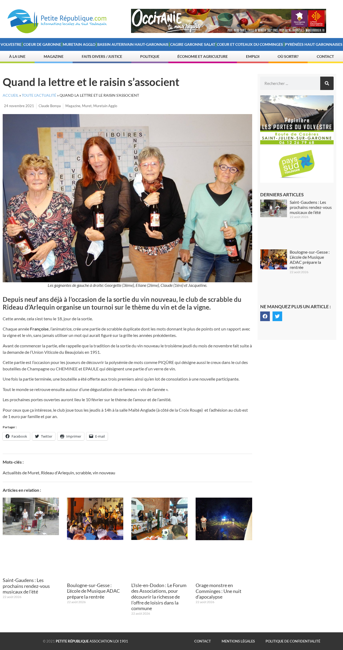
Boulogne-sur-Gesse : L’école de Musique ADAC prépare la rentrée (93, 591)
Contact (325, 56)
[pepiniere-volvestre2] (297, 142)
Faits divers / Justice (102, 56)
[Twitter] (277, 316)
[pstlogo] (297, 181)
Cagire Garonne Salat (192, 44)
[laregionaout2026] (228, 31)
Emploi (252, 56)
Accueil (10, 95)
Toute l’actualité (39, 95)
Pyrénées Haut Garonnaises (313, 44)
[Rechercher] (327, 83)
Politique (149, 56)
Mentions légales (238, 641)
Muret (87, 106)
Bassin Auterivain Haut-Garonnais (133, 44)
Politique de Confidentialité (293, 641)
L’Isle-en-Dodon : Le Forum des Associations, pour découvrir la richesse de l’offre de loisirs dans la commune (159, 596)
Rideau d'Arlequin (57, 472)
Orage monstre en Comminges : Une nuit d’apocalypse (218, 591)
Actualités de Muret (21, 472)
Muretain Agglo (79, 44)
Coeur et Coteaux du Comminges (250, 44)
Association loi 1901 (92, 641)
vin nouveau (104, 472)
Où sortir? (288, 56)
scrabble (83, 472)
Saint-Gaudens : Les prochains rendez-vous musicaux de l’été (26, 586)
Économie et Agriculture (202, 56)
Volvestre (11, 44)
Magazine (54, 56)
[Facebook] (265, 316)
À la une (17, 56)
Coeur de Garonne (42, 44)
